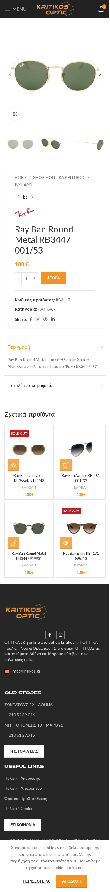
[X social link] (38, 319)
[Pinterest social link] (45, 319)
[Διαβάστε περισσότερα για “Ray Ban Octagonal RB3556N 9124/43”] (13, 465)
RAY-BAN (23, 184)
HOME (21, 177)
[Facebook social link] (30, 319)
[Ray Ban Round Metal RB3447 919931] (29, 527)
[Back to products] (25, 196)
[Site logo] (55, 8)
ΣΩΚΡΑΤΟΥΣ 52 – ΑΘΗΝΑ (28, 704)
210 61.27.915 (22, 734)
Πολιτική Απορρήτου (23, 788)
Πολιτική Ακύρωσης (22, 778)
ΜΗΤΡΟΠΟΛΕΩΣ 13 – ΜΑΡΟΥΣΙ (34, 724)
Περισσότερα (36, 881)
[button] (10, 74)
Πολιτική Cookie (18, 808)
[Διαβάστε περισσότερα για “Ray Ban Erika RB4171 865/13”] (66, 543)
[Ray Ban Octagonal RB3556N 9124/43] (29, 449)
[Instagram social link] (60, 635)
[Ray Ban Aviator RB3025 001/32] (81, 449)
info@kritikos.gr (24, 670)
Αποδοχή (71, 881)
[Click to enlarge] (15, 113)
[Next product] (32, 196)
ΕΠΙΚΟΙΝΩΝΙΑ (22, 824)
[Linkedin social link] (52, 319)
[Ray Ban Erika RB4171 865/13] (81, 527)
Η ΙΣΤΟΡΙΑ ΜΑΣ (24, 751)
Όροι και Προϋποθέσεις (25, 798)
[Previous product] (18, 196)
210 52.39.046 (22, 714)
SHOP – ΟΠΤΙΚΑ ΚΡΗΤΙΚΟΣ (59, 177)
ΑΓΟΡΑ (53, 278)
